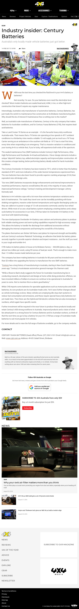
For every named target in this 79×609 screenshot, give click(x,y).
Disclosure (5, 597)
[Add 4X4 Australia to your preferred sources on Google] (39, 387)
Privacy (4, 594)
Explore (6, 565)
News (4, 16)
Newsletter (8, 581)
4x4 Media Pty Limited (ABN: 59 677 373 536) (57, 606)
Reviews (13, 16)
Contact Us (6, 606)
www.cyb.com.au (13, 338)
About (4, 603)
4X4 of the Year (10, 550)
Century (5, 265)
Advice (5, 555)
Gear (36, 16)
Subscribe (7, 576)
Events (5, 560)
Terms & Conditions (9, 591)
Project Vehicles (25, 16)
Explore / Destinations (50, 16)
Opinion (64, 16)
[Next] (76, 16)
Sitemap (5, 600)
